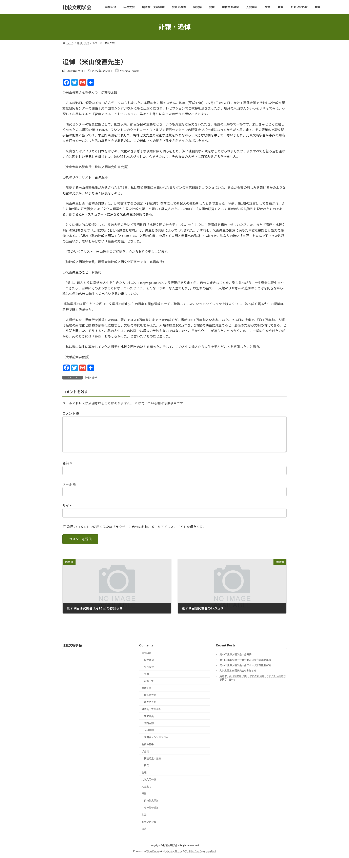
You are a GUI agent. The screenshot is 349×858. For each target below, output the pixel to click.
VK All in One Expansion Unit (200, 851)
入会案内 (146, 786)
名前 (67, 463)
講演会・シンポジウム (156, 737)
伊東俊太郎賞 (151, 800)
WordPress (152, 851)
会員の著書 (148, 744)
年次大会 (146, 688)
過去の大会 (150, 702)
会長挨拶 (149, 666)
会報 (144, 772)
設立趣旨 (149, 659)
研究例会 (149, 716)
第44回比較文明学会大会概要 (235, 654)
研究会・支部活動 (151, 709)
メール (69, 484)
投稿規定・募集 (152, 758)
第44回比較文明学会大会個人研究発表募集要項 (245, 659)
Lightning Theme (173, 851)
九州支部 (149, 730)
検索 (144, 828)
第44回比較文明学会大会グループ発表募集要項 (245, 665)
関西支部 (149, 723)
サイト (67, 505)
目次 (146, 765)
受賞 (144, 793)
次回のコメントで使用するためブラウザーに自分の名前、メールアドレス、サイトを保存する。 (136, 527)
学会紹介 (146, 653)
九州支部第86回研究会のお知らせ (238, 670)
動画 (144, 814)
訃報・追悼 (91, 377)
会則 (146, 674)
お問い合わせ (149, 821)
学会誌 (145, 751)
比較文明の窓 (149, 779)
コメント (70, 413)
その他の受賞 (151, 807)
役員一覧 (149, 681)
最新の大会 (150, 695)
